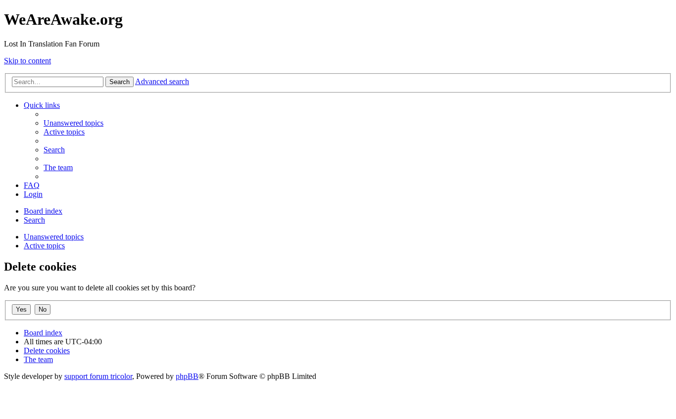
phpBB (187, 376)
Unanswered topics (54, 237)
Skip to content (27, 60)
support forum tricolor (98, 376)
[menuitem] (73, 123)
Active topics (44, 245)
